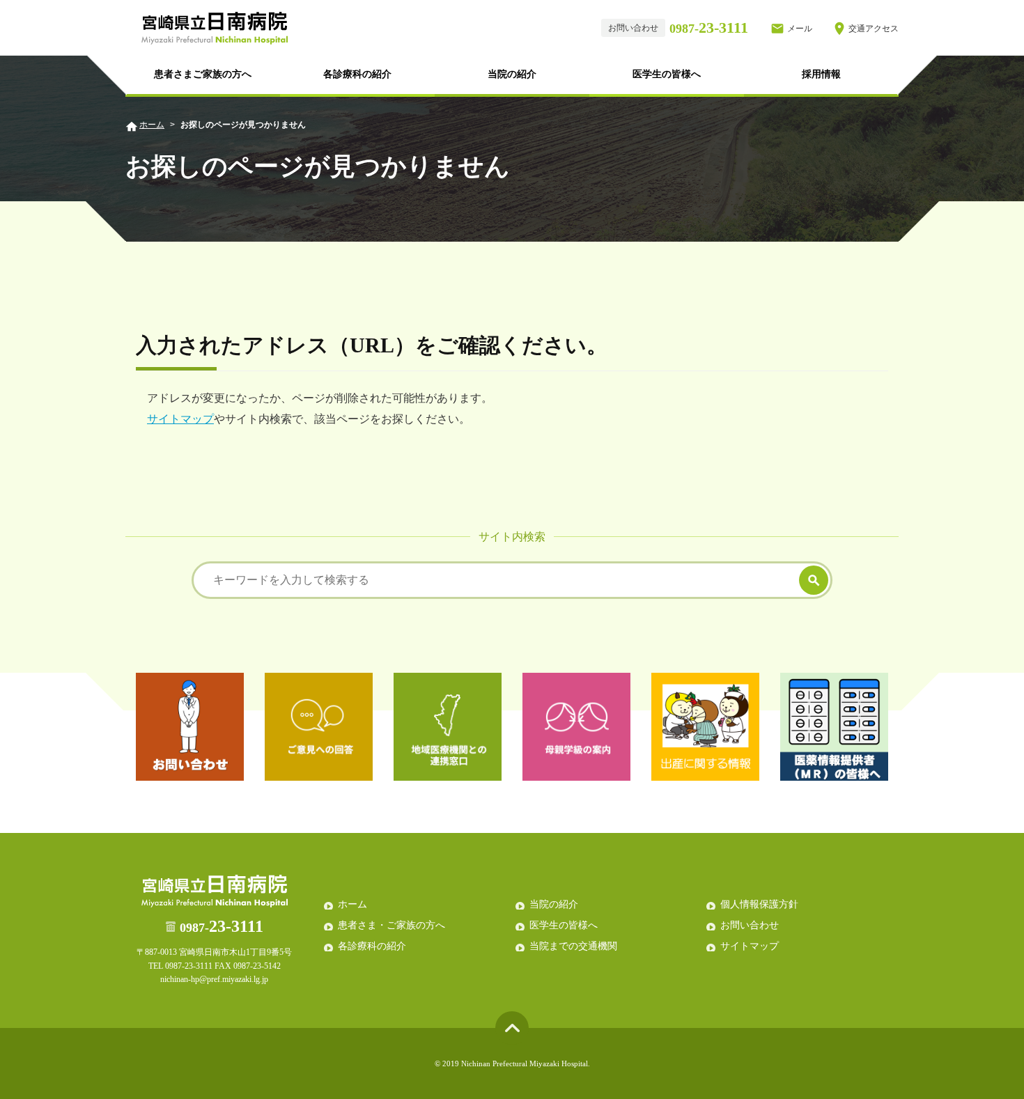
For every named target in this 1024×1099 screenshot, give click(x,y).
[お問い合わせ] (189, 726)
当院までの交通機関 (573, 946)
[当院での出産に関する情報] (705, 726)
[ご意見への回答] (318, 726)
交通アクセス (873, 28)
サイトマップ (180, 419)
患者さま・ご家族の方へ (391, 925)
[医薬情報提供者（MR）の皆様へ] (834, 726)
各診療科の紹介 (357, 74)
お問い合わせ (749, 925)
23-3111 (708, 27)
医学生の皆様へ (667, 74)
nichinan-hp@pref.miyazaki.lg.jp (214, 979)
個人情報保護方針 (759, 904)
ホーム (151, 125)
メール (799, 28)
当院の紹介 (512, 74)
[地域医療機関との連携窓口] (447, 726)
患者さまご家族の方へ (202, 74)
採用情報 (821, 74)
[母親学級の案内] (576, 726)
